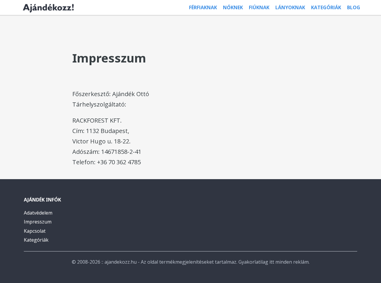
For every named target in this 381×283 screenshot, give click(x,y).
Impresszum (37, 221)
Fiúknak (259, 7)
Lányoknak (290, 7)
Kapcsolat (35, 231)
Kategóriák (326, 7)
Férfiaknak (203, 7)
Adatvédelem (38, 212)
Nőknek (233, 7)
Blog (353, 7)
